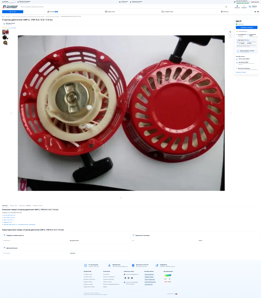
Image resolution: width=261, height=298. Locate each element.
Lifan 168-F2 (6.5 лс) (9, 217)
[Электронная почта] (132, 278)
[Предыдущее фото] (11, 113)
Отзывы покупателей (108, 279)
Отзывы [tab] (13, 205)
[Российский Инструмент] (10, 6)
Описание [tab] (5, 205)
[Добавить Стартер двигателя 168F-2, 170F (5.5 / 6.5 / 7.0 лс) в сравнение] (230, 35)
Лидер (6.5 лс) (8, 222)
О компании (106, 274)
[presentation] (13, 205)
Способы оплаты (88, 276)
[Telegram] (125, 278)
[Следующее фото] (231, 113)
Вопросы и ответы (88, 284)
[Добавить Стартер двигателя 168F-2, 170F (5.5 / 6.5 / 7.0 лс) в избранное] (230, 32)
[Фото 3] (5, 42)
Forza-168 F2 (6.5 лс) (9, 215)
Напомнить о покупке (241, 72)
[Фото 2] (5, 37)
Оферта (105, 286)
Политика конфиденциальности (111, 284)
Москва (6, 1)
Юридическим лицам (89, 286)
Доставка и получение (89, 279)
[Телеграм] (258, 12)
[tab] (25, 205)
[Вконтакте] (255, 12)
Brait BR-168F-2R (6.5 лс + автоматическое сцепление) (19, 224)
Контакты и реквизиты (109, 276)
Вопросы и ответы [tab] (38, 205)
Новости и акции (107, 281)
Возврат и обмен (88, 281)
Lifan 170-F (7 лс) (8, 220)
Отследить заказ (88, 274)
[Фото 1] (5, 32)
